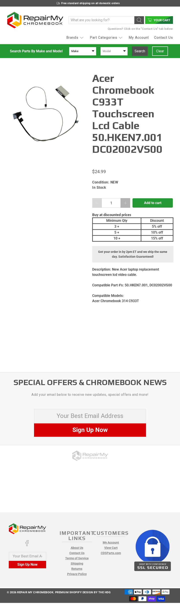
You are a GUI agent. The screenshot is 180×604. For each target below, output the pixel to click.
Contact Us (163, 37)
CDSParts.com (111, 553)
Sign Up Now (90, 429)
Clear (160, 51)
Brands (72, 37)
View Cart (111, 547)
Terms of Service (77, 558)
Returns (76, 569)
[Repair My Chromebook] (35, 20)
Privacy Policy (77, 574)
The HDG (104, 592)
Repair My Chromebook (35, 592)
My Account (139, 37)
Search (140, 51)
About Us (77, 547)
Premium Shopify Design (74, 592)
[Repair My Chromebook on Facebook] (27, 545)
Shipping (77, 563)
